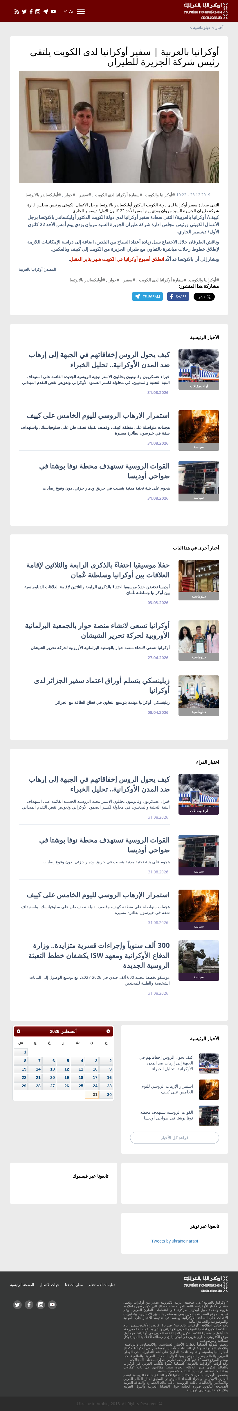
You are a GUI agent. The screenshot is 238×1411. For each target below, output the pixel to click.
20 (52, 1077)
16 (109, 1077)
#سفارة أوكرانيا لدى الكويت (119, 194)
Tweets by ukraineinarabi (174, 1241)
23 (109, 1086)
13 (52, 1069)
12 (66, 1069)
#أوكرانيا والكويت (160, 194)
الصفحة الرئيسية (22, 1284)
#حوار (70, 194)
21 (38, 1077)
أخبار (219, 27)
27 (52, 1086)
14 (38, 1069)
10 (95, 1069)
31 (95, 1094)
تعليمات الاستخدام (102, 1284)
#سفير (85, 194)
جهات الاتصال (49, 1284)
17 (95, 1077)
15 (24, 1069)
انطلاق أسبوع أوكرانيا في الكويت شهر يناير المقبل (117, 259)
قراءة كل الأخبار (174, 1137)
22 (24, 1077)
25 (81, 1086)
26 (66, 1086)
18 (81, 1077)
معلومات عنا (74, 1284)
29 (24, 1086)
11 (81, 1069)
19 (66, 1077)
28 (38, 1086)
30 (109, 1094)
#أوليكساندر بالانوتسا (43, 194)
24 (95, 1086)
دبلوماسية (201, 27)
